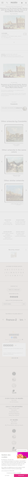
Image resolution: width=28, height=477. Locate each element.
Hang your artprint (14, 415)
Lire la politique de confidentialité (7, 470)
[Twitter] (17, 297)
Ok (24, 304)
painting (10, 90)
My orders (14, 422)
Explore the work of (12, 108)
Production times (14, 412)
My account (14, 423)
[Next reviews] (27, 350)
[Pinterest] (15, 297)
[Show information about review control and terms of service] (22, 339)
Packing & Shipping (14, 414)
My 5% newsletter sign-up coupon (14, 425)
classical (18, 90)
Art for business (14, 402)
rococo (9, 91)
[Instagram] (13, 297)
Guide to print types (14, 408)
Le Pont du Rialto (16, 145)
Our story (14, 400)
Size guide (14, 410)
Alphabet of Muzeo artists (14, 266)
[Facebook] (11, 297)
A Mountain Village (16, 176)
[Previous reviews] (1, 350)
